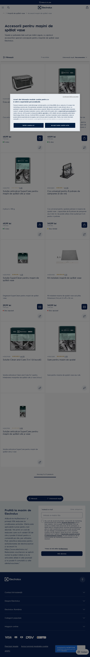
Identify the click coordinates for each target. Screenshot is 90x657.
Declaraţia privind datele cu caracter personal (54, 119)
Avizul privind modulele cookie (28, 119)
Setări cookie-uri (28, 125)
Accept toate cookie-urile (60, 125)
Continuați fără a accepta (70, 96)
